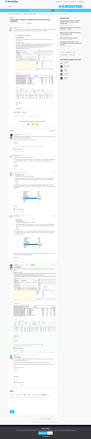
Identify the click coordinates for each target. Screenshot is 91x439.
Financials (24, 112)
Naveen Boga (67, 66)
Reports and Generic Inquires (30, 13)
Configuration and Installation (66, 39)
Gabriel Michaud (17, 134)
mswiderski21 (16, 155)
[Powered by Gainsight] (45, 419)
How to (62, 52)
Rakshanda (66, 62)
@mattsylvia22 (18, 356)
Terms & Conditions (36, 422)
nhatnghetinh (16, 264)
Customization (68, 52)
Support (65, 1)
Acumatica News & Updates (66, 30)
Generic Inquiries (64, 54)
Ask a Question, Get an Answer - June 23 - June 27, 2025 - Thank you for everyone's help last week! (70, 43)
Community (81, 1)
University (58, 1)
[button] (70, 6)
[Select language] (63, 6)
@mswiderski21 (20, 37)
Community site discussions (66, 25)
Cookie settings (45, 422)
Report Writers (17, 112)
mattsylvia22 (16, 27)
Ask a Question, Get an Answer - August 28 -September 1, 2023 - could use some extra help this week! (70, 22)
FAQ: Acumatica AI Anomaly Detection (68, 38)
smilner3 (65, 69)
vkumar (15, 355)
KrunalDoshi (66, 73)
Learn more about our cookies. (68, 430)
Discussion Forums (18, 13)
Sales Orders (72, 54)
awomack (16, 172)
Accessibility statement (54, 422)
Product (73, 1)
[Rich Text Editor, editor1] (32, 403)
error (74, 52)
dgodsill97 (66, 77)
